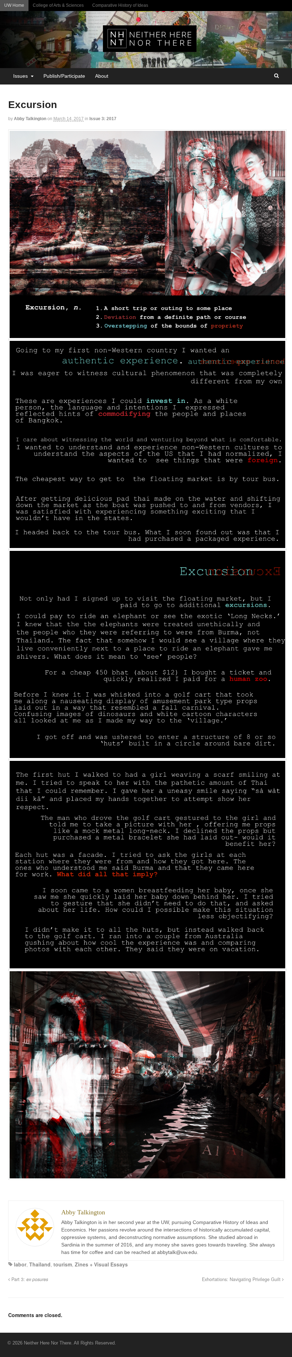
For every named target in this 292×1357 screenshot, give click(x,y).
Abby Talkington (30, 118)
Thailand (40, 1264)
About (101, 76)
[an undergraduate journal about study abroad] (150, 48)
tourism (62, 1264)
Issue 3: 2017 (102, 118)
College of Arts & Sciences (58, 5)
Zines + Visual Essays (101, 1264)
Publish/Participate (64, 76)
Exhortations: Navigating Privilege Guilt (242, 1279)
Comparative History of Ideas (120, 5)
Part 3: (29, 1279)
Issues (20, 76)
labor (20, 1264)
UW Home (14, 5)
